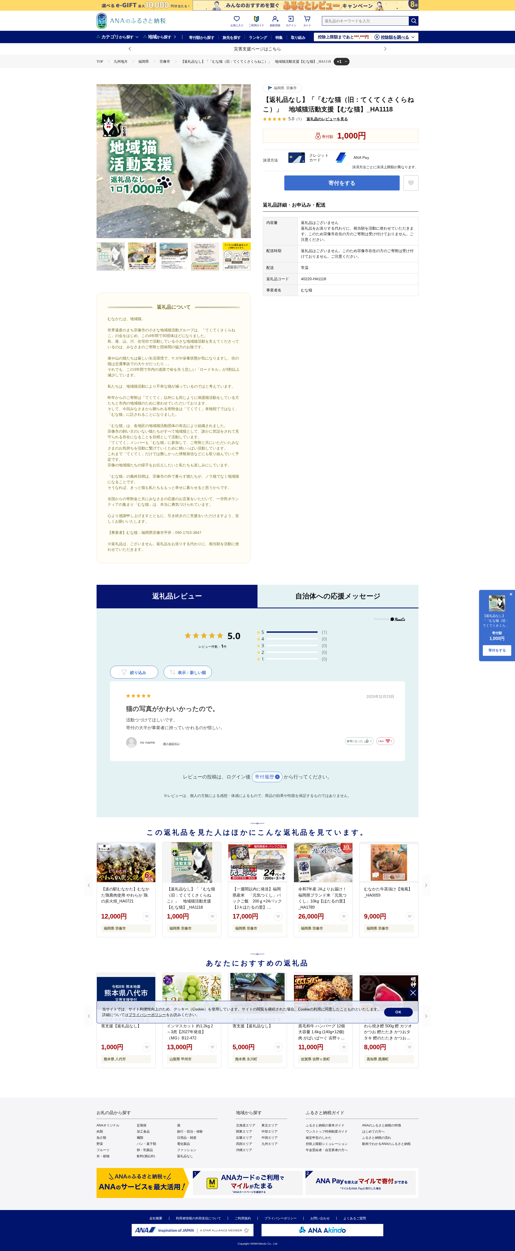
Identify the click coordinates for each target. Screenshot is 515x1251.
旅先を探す (232, 37)
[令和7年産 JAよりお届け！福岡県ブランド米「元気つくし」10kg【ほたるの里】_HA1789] (323, 862)
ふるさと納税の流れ (376, 1138)
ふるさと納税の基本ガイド (325, 1125)
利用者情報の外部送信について (198, 1218)
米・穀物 (103, 1156)
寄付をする (342, 183)
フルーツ (103, 1150)
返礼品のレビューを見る (327, 118)
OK (398, 1012)
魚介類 (101, 1138)
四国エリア (244, 1144)
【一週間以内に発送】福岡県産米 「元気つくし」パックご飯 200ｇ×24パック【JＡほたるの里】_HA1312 (257, 901)
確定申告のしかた (319, 1138)
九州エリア (270, 1144)
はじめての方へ (373, 1131)
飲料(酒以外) (146, 1156)
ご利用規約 (243, 1218)
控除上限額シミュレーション (327, 1144)
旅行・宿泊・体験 (190, 1131)
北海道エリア (245, 1125)
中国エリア (270, 1138)
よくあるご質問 (354, 1218)
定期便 (141, 1125)
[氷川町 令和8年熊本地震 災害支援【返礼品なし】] (257, 993)
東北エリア (270, 1125)
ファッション (186, 1150)
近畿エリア (244, 1138)
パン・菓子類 (146, 1144)
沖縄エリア (244, 1150)
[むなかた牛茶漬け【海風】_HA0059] (389, 862)
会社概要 (155, 1218)
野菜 (100, 1144)
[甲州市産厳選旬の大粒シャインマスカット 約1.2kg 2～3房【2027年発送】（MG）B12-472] (192, 993)
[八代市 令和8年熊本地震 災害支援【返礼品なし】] (126, 993)
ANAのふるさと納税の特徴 (381, 1125)
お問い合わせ (320, 1218)
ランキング (258, 37)
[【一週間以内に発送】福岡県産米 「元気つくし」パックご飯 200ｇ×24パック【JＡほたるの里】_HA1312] (257, 862)
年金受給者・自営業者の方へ (327, 1150)
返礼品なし (185, 1156)
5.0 (233, 636)
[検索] (413, 21)
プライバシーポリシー (280, 1218)
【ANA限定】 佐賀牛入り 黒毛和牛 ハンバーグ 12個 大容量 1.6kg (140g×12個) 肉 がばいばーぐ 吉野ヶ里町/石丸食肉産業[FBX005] (321, 1031)
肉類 (100, 1131)
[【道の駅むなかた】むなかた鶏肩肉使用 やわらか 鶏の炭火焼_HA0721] (126, 862)
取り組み (298, 37)
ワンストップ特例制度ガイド (327, 1131)
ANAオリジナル (108, 1125)
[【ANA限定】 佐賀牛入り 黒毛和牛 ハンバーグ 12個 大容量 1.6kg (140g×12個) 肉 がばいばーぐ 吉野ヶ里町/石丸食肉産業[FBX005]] (323, 993)
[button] (130, 49)
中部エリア (270, 1131)
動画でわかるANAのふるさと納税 (386, 1144)
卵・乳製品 (145, 1150)
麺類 (140, 1138)
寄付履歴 (264, 777)
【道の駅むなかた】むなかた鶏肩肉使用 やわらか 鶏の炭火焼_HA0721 (125, 895)
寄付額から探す (201, 37)
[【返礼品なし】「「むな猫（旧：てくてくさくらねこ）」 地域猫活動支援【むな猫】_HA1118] (192, 862)
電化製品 (183, 1144)
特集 (279, 37)
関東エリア (244, 1131)
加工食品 (143, 1131)
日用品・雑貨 (186, 1138)
